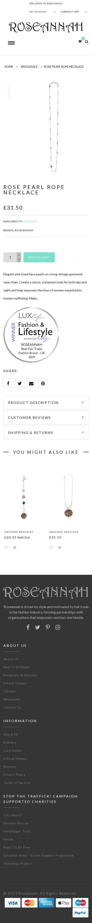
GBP (76, 11)
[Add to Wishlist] (6, 547)
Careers (9, 691)
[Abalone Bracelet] (23, 497)
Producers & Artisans (20, 675)
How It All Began (16, 667)
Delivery (10, 742)
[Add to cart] (14, 547)
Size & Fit (10, 734)
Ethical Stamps (15, 683)
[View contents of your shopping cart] (80, 41)
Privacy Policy (14, 775)
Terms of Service (16, 783)
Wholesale (29, 66)
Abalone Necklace (64, 531)
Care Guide (12, 750)
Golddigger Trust (17, 831)
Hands (8, 839)
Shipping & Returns (30, 432)
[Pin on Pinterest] (43, 383)
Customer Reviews (29, 417)
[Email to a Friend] (31, 383)
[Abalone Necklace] (68, 497)
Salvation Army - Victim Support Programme (38, 855)
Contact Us (12, 707)
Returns (9, 766)
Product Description (33, 402)
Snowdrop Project (17, 863)
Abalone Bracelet (18, 531)
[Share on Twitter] (19, 383)
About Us (11, 659)
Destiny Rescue (16, 823)
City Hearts (12, 815)
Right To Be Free (16, 847)
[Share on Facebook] (8, 383)
